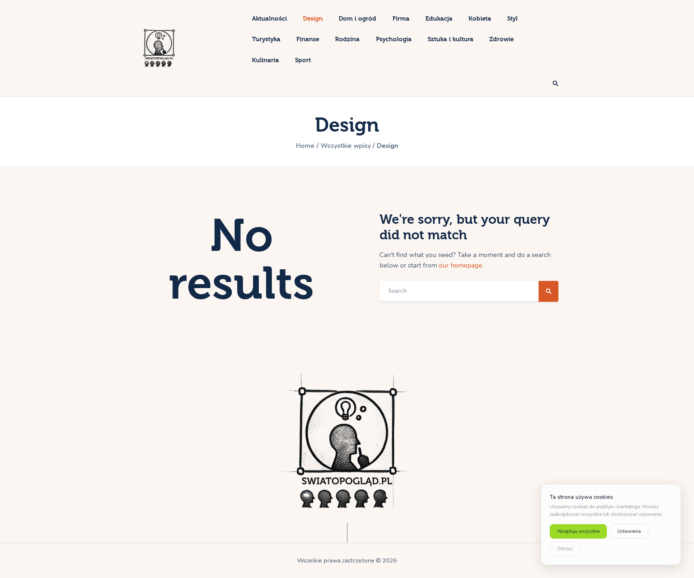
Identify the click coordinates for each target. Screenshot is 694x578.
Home (305, 146)
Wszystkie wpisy (346, 146)
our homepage (460, 265)
